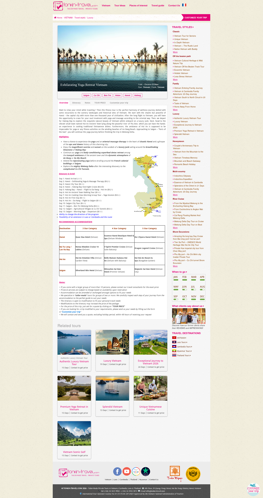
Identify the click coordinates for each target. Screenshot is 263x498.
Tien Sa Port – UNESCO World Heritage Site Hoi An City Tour (187, 243)
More (175, 52)
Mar (193, 276)
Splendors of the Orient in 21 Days (189, 185)
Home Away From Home (185, 106)
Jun (184, 286)
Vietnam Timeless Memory (185, 157)
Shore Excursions (181, 231)
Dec (202, 296)
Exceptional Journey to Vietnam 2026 (150, 362)
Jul (193, 286)
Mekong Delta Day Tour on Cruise (189, 221)
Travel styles (80, 17)
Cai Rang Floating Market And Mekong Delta (186, 216)
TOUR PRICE (100, 103)
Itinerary (76, 103)
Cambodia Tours (184, 347)
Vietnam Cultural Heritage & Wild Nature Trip (188, 62)
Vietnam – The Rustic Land (186, 45)
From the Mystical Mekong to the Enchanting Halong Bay (188, 204)
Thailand (134, 480)
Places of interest (138, 5)
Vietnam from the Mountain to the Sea (188, 153)
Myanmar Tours (184, 351)
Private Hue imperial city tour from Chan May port (188, 249)
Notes (87, 103)
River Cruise (178, 198)
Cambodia (124, 480)
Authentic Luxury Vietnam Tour (74, 363)
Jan (176, 276)
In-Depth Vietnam (181, 42)
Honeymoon (178, 141)
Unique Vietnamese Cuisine (150, 408)
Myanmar (143, 480)
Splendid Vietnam (112, 406)
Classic (176, 31)
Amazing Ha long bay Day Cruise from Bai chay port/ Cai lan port (188, 237)
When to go (179, 272)
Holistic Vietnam (181, 73)
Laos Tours (182, 342)
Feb (184, 276)
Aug (202, 286)
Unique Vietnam (181, 39)
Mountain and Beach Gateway (187, 161)
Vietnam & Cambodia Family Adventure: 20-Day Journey (186, 92)
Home (59, 17)
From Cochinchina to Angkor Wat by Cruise (188, 210)
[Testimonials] (188, 316)
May (176, 286)
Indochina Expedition (183, 179)
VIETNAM (68, 17)
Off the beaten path (182, 56)
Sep (176, 296)
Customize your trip (196, 17)
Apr (202, 276)
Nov (193, 296)
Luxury (90, 17)
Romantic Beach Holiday (184, 164)
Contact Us (174, 5)
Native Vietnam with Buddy (185, 49)
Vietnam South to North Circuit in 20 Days (189, 98)
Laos (116, 480)
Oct (184, 296)
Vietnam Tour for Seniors (185, 35)
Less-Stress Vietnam (183, 76)
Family (176, 83)
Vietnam (106, 5)
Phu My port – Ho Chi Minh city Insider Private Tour (187, 255)
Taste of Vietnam (181, 103)
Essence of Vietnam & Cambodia (188, 182)
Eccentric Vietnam (182, 69)
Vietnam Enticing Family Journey (188, 88)
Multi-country (179, 171)
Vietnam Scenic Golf (74, 452)
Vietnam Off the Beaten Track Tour (189, 66)
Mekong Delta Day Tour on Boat (188, 224)
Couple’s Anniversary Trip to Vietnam (186, 147)
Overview (63, 103)
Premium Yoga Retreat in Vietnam (74, 408)
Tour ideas (119, 5)
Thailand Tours (183, 355)
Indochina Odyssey (182, 175)
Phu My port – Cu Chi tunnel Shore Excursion (189, 261)
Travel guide (157, 5)
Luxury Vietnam (112, 360)
